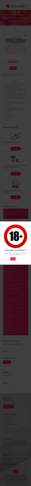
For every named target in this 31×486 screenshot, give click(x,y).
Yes (13, 258)
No (18, 258)
